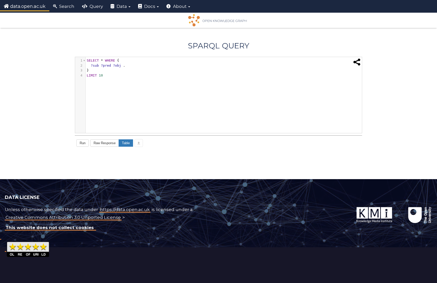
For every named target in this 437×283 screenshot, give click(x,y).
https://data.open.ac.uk (125, 209)
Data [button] (122, 6)
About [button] (180, 6)
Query (96, 6)
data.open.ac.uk (27, 6)
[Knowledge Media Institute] (345, 207)
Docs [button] (149, 6)
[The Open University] (344, 207)
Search (66, 6)
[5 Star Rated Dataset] (28, 248)
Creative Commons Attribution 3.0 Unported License (63, 217)
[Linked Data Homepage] (218, 20)
